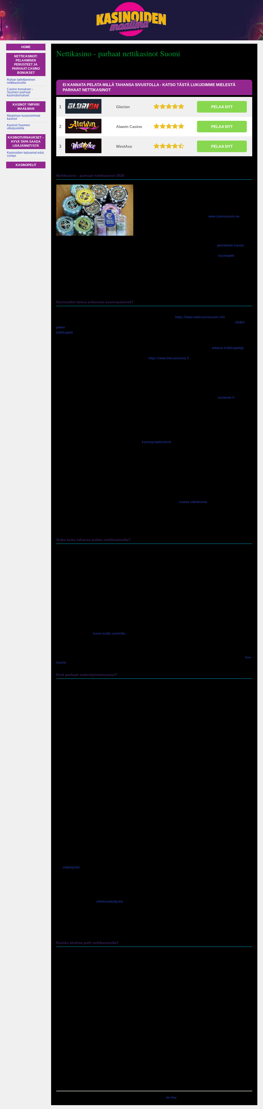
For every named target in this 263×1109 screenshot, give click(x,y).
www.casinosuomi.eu (223, 216)
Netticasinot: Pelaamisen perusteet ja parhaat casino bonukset (26, 64)
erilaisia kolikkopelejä (227, 348)
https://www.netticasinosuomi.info (200, 317)
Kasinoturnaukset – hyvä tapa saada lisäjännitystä (26, 142)
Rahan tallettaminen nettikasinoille (21, 81)
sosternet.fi (226, 397)
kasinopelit (226, 256)
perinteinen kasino (230, 245)
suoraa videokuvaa (193, 502)
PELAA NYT (222, 107)
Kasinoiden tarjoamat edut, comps (25, 154)
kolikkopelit (64, 332)
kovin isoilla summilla (109, 633)
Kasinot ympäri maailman (26, 107)
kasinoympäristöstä (156, 442)
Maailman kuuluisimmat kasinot (23, 117)
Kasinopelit (26, 165)
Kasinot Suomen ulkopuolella (18, 126)
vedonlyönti (71, 867)
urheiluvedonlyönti (109, 901)
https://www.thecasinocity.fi (168, 358)
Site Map (171, 1097)
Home (26, 47)
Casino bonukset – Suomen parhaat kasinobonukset (20, 92)
